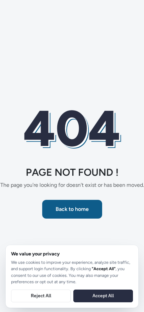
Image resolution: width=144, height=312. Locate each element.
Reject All (41, 296)
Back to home (72, 209)
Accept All (103, 296)
